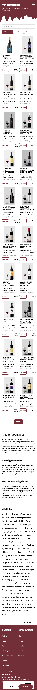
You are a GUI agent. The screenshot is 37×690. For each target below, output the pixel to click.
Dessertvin (5, 665)
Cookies (21, 651)
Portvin (4, 661)
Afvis (11, 687)
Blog (19, 636)
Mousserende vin (7, 656)
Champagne (6, 651)
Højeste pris (29, 32)
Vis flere (18, 422)
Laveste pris (18, 32)
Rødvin (4, 636)
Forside (26, 623)
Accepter (25, 687)
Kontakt (21, 646)
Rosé (3, 646)
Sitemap (21, 656)
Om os (20, 641)
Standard (7, 32)
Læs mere (5, 70)
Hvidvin (4, 641)
